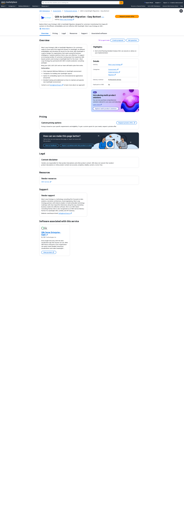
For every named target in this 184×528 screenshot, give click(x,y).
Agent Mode (149, 2)
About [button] (3, 6)
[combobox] (80, 2)
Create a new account (176, 2)
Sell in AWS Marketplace (154, 6)
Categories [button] (11, 6)
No (109, 84)
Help (181, 6)
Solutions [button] (35, 6)
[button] (102, 17)
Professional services (114, 79)
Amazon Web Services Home (170, 6)
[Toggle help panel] (181, 11)
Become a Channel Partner (138, 6)
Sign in (165, 2)
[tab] (45, 33)
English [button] (157, 2)
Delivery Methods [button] (23, 6)
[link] (94, 11)
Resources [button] (45, 6)
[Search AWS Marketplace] (121, 2)
